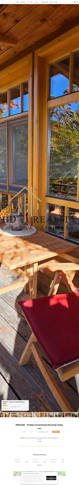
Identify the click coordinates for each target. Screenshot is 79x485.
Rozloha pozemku (36, 461)
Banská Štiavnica (43, 421)
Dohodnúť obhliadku (25, 446)
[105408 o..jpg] (19, 415)
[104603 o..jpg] (27, 415)
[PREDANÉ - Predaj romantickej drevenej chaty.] (39, 208)
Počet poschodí (17, 459)
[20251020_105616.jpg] (75, 415)
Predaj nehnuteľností (36, 421)
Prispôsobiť (51, 479)
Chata (49, 421)
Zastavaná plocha (54, 459)
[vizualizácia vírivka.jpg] (63, 415)
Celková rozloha (17, 461)
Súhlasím (51, 476)
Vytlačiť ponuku (45, 446)
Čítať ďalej (39, 441)
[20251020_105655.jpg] (37, 415)
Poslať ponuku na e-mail (36, 446)
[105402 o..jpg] (12, 415)
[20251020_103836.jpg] (69, 415)
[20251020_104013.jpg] (51, 415)
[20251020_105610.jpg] (44, 415)
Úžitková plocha (53, 461)
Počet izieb (35, 459)
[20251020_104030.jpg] (57, 415)
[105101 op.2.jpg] (5, 415)
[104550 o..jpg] (32, 415)
